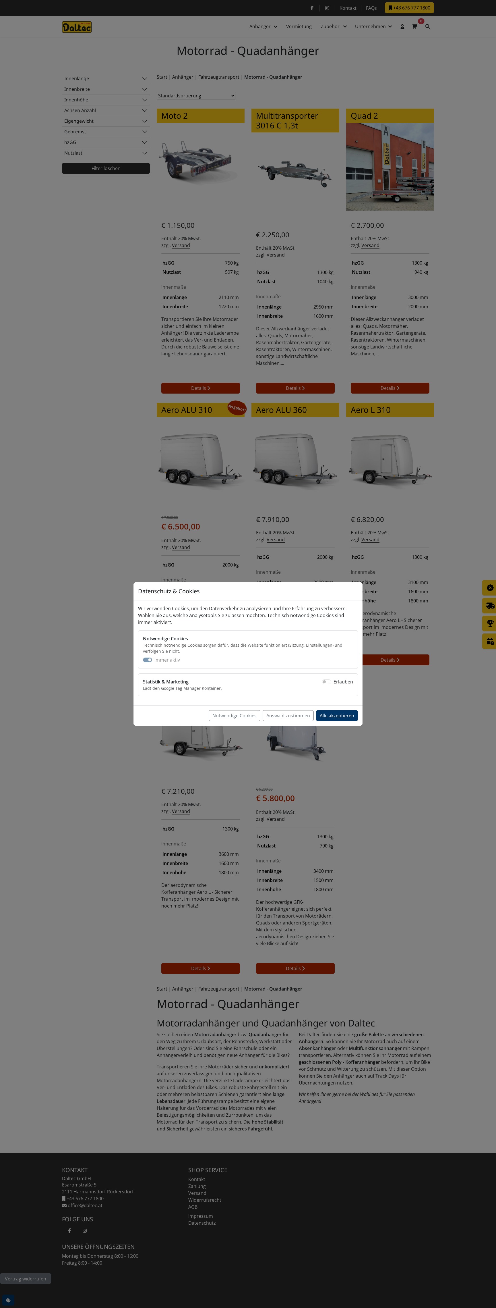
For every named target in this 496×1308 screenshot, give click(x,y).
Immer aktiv (167, 660)
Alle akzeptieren (337, 715)
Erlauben (343, 682)
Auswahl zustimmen (288, 715)
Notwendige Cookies (234, 715)
